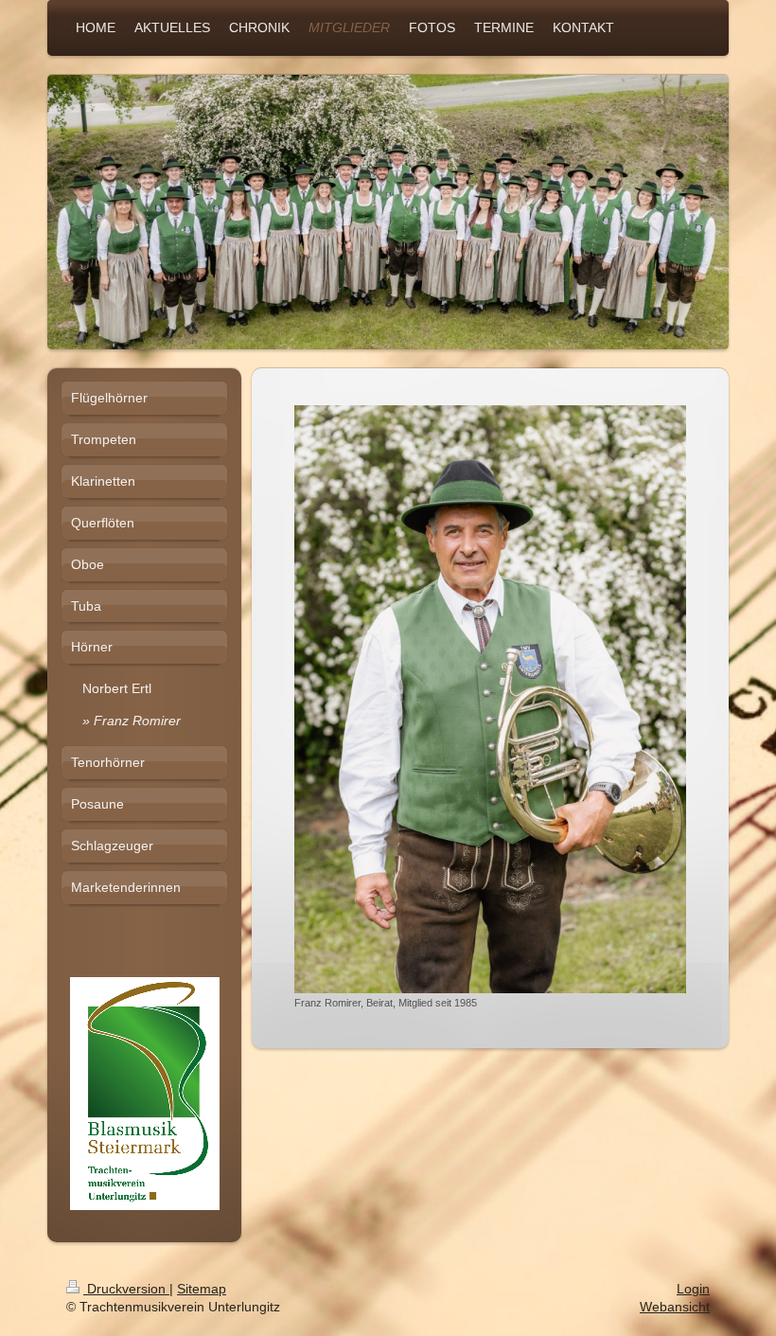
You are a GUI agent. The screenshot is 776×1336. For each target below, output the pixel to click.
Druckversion (126, 1288)
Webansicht (675, 1306)
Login (693, 1288)
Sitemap (201, 1288)
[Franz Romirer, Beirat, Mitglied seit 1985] (490, 699)
